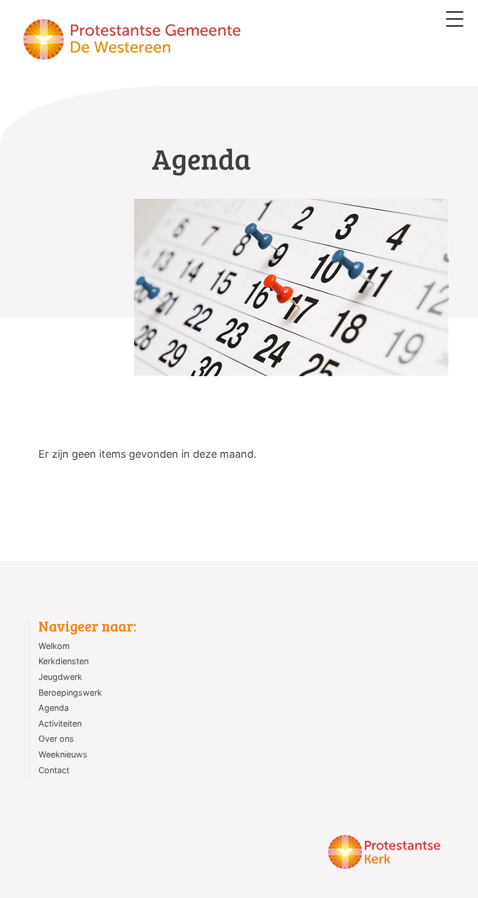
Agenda (53, 708)
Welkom (54, 646)
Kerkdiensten (63, 661)
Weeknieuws (62, 754)
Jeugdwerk (60, 677)
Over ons (56, 738)
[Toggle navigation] (454, 19)
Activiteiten (60, 723)
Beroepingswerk (70, 692)
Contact (53, 770)
